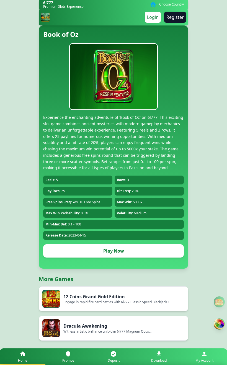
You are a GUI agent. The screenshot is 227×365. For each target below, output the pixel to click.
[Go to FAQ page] (219, 301)
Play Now (113, 251)
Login (153, 17)
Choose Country (171, 4)
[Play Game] (219, 324)
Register (175, 17)
